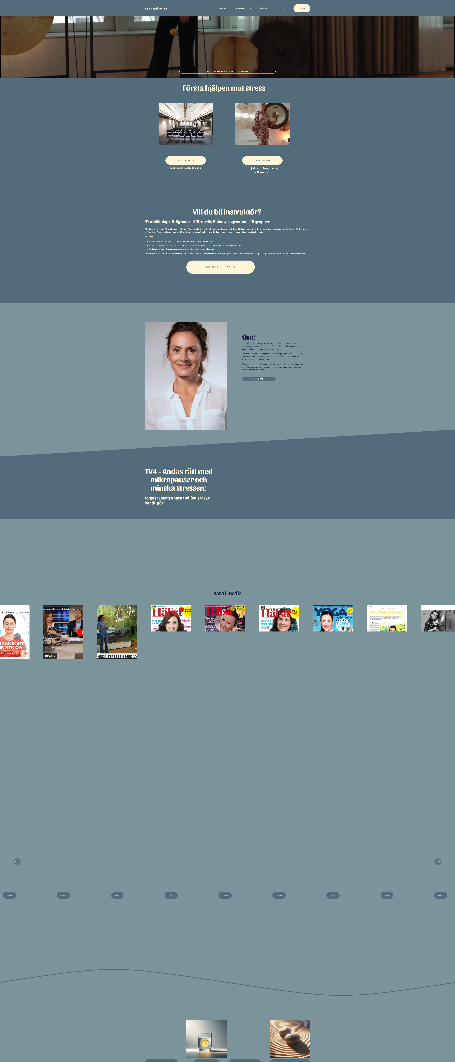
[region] (227, 636)
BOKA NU (302, 8)
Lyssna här (171, 895)
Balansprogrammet (243, 8)
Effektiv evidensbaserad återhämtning (227, 71)
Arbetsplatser (185, 160)
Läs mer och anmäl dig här (220, 267)
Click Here (387, 895)
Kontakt (222, 8)
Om (208, 8)
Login (282, 8)
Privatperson (262, 160)
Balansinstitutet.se (156, 8)
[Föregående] (17, 636)
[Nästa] (437, 636)
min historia (258, 379)
